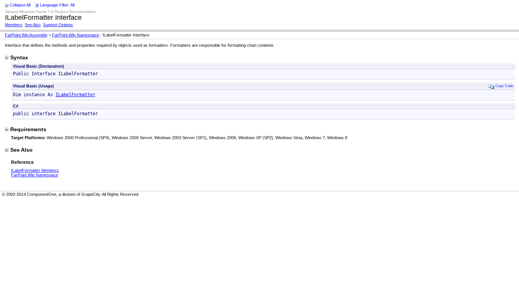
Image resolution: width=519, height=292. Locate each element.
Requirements (28, 129)
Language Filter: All (57, 5)
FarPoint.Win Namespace (75, 35)
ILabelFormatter (75, 94)
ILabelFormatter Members (35, 170)
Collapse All (19, 5)
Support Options (58, 24)
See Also (33, 24)
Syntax (19, 57)
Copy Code (504, 85)
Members (13, 24)
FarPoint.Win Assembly (26, 35)
